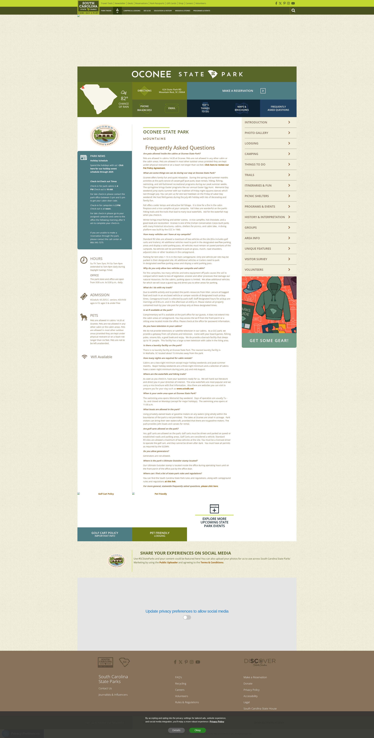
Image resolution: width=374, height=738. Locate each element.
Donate (248, 683)
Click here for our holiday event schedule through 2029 (106, 168)
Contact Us (105, 688)
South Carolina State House (260, 708)
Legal (247, 702)
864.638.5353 (144, 110)
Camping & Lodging (131, 11)
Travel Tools (107, 3)
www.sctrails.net (185, 388)
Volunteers (200, 3)
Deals (130, 3)
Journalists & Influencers (113, 694)
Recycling (180, 683)
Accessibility (251, 696)
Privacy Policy (251, 690)
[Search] (293, 11)
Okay (198, 730)
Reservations (141, 3)
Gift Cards (171, 3)
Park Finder (106, 11)
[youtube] (197, 662)
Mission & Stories (182, 11)
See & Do (147, 11)
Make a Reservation (255, 677)
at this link (170, 481)
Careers (189, 3)
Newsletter (120, 3)
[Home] (88, 7)
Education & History (163, 11)
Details (176, 730)
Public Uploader (168, 562)
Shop (181, 3)
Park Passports (157, 3)
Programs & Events (201, 11)
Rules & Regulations (187, 702)
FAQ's (178, 677)
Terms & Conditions (212, 562)
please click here (209, 486)
